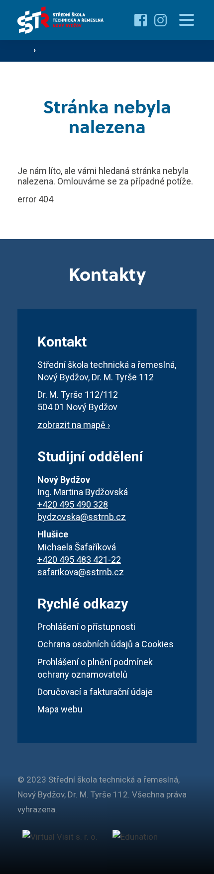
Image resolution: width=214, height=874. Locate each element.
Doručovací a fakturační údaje (95, 692)
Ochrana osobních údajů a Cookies (105, 644)
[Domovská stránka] (61, 20)
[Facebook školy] (140, 20)
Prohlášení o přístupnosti (86, 626)
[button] (187, 20)
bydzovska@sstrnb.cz (81, 517)
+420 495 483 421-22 (79, 559)
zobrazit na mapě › (73, 425)
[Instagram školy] (160, 20)
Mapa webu (60, 709)
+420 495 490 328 (72, 504)
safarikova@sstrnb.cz (80, 572)
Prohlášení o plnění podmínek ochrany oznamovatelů (95, 668)
